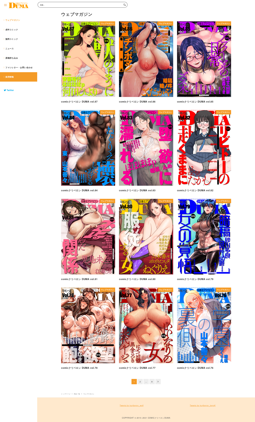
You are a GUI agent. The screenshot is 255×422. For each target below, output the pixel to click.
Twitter (10, 90)
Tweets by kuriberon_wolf (132, 405)
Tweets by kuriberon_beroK (203, 405)
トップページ (66, 394)
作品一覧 (77, 394)
